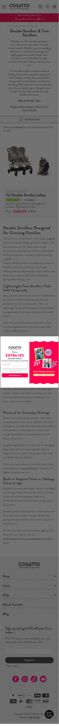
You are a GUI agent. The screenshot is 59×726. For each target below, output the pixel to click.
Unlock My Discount (15, 375)
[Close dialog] (56, 338)
